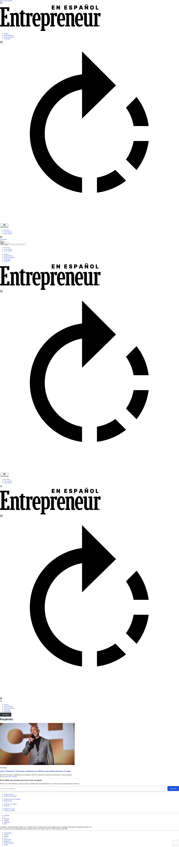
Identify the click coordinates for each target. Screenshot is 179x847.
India (5, 838)
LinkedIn (6, 819)
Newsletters (5, 714)
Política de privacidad (10, 796)
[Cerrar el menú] (1, 701)
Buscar (2, 241)
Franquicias (7, 261)
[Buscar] (1, 43)
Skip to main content (6, 1)
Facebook (7, 815)
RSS (5, 824)
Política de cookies (9, 809)
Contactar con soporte (10, 804)
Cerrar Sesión (8, 233)
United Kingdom (9, 843)
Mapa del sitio (8, 801)
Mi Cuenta (7, 230)
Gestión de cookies (9, 810)
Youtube (6, 820)
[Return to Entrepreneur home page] (50, 30)
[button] (89, 486)
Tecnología (7, 38)
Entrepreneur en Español (9, 776)
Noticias (6, 33)
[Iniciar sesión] (1, 699)
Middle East (7, 841)
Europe (6, 844)
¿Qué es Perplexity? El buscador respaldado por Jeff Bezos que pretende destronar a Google (35, 771)
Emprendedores (8, 35)
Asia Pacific (7, 839)
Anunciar (6, 806)
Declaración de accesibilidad (12, 799)
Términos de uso (9, 794)
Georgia (6, 836)
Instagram (7, 822)
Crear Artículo (8, 232)
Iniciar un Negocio (9, 37)
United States (8, 833)
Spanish (6, 834)
